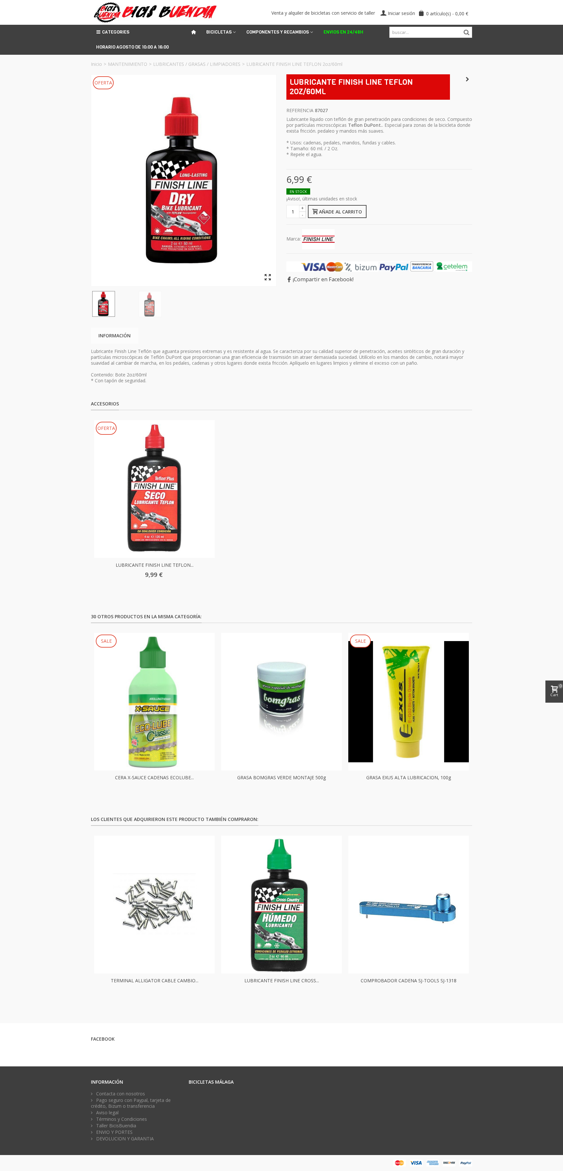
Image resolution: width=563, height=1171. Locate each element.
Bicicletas (219, 32)
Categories (115, 32)
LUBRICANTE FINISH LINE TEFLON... (155, 565)
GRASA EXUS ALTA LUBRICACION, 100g (408, 777)
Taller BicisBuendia (115, 1126)
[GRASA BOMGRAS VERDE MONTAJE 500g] (281, 702)
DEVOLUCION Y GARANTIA (124, 1139)
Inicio (96, 64)
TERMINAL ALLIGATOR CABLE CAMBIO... (154, 980)
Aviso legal (107, 1113)
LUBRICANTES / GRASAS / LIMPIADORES (196, 64)
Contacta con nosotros (120, 1094)
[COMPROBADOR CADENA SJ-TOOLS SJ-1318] (408, 904)
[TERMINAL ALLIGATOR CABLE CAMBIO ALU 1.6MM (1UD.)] (154, 904)
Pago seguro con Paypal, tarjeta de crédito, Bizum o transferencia (131, 1103)
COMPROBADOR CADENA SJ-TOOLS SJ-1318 (408, 980)
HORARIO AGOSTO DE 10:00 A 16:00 (132, 47)
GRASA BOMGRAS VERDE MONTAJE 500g (281, 777)
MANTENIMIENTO (127, 64)
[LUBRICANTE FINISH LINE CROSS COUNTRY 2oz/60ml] (281, 904)
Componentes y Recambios (277, 32)
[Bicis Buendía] (154, 12)
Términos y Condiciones (121, 1119)
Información (114, 335)
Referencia (299, 110)
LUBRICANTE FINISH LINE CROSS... (281, 980)
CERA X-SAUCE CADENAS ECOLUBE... (154, 777)
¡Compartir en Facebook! (323, 279)
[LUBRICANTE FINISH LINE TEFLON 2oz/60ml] (183, 180)
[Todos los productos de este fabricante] (318, 238)
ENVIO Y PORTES (114, 1132)
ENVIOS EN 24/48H (343, 32)
